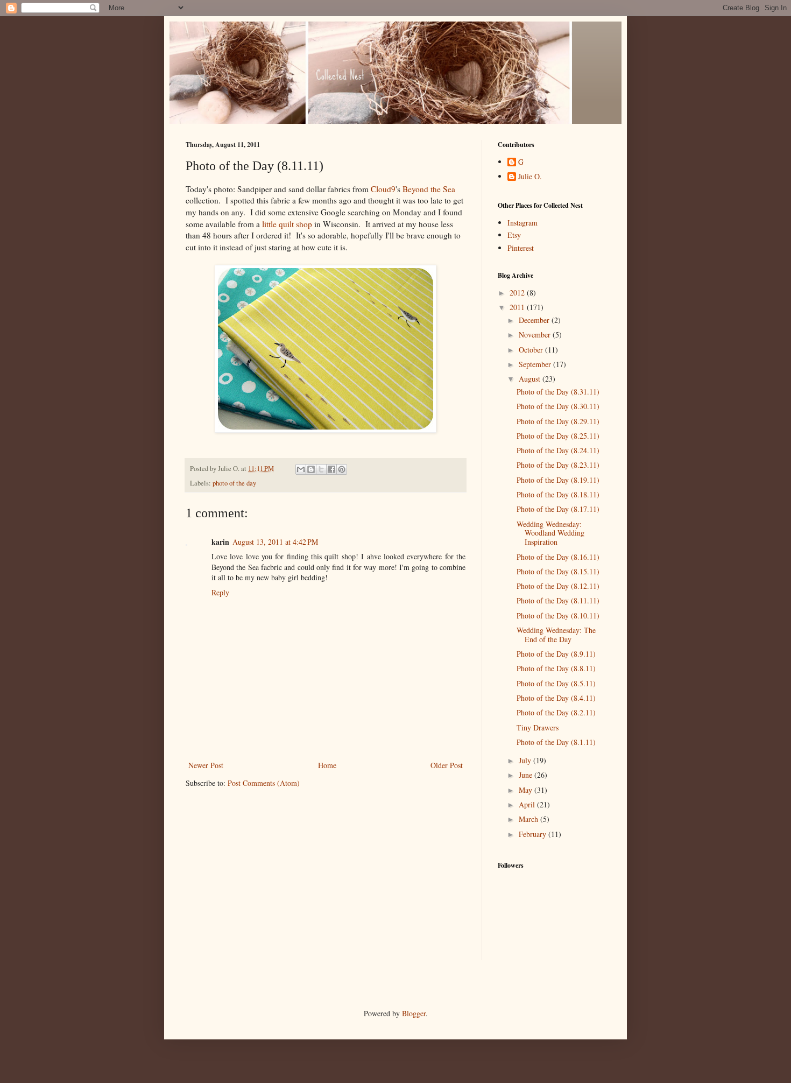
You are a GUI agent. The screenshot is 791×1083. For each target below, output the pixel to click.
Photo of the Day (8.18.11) (558, 494)
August (530, 379)
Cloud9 (383, 189)
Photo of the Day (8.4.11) (556, 698)
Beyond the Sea (428, 189)
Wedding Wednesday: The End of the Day (556, 634)
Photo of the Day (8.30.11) (558, 406)
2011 (518, 307)
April (528, 804)
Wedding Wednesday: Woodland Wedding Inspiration (550, 533)
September (536, 364)
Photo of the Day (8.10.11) (558, 615)
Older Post (446, 765)
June (526, 775)
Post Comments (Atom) (264, 783)
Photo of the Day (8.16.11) (558, 557)
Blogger (414, 1013)
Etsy (514, 235)
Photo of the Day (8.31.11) (558, 391)
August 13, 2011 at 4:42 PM (275, 542)
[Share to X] (321, 469)
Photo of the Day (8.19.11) (558, 480)
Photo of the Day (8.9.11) (556, 654)
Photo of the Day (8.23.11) (558, 465)
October (532, 349)
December (535, 320)
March (529, 819)
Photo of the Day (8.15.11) (558, 571)
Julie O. (530, 176)
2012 (518, 292)
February (533, 834)
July (526, 760)
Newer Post (205, 765)
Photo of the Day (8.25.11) (558, 436)
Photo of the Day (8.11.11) (558, 600)
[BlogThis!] (311, 469)
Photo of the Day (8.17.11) (558, 509)
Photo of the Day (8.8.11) (556, 668)
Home (327, 765)
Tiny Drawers (538, 727)
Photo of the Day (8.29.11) (558, 421)
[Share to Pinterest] (341, 469)
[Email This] (300, 469)
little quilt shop (287, 224)
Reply (220, 592)
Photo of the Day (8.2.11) (556, 712)
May (526, 790)
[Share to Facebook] (331, 469)
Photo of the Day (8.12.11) (558, 586)
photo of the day (234, 483)
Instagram (522, 222)
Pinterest (520, 248)
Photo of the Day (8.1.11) (556, 742)
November (536, 334)
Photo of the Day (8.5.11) (556, 683)
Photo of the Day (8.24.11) (558, 450)
